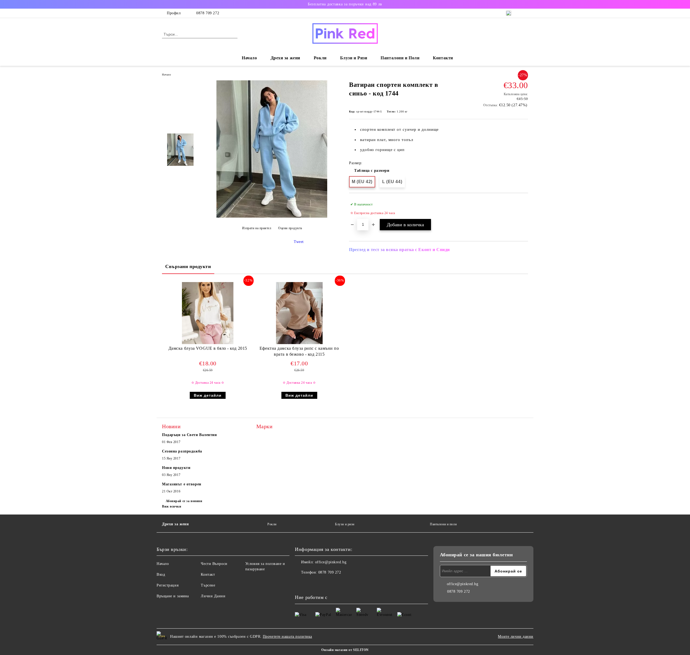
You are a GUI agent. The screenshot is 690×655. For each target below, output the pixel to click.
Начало (249, 58)
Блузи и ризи (344, 524)
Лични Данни (213, 596)
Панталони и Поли (400, 58)
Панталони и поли (443, 524)
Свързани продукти (188, 266)
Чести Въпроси (214, 564)
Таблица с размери (371, 171)
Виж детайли (208, 395)
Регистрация (167, 585)
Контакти (443, 58)
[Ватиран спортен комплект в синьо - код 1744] (271, 216)
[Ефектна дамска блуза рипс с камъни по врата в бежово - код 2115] (299, 313)
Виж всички (171, 506)
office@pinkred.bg (331, 562)
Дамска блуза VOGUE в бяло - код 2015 (207, 348)
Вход (161, 574)
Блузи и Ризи (353, 58)
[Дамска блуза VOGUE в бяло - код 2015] (207, 313)
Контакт (208, 574)
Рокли (320, 58)
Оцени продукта (290, 228)
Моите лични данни (515, 637)
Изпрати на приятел (256, 228)
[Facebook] (299, 583)
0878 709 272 (207, 13)
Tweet (299, 242)
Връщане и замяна (173, 596)
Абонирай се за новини (184, 501)
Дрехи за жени (175, 524)
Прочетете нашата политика (287, 637)
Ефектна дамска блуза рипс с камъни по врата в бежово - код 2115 (299, 351)
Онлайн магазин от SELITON (345, 650)
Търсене (208, 585)
